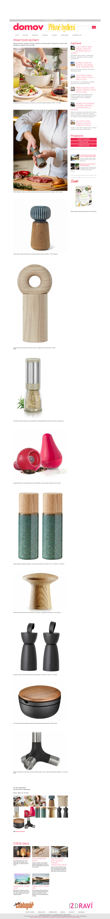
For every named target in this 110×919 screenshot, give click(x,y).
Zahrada (45, 35)
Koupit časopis (83, 139)
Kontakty (72, 912)
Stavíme (54, 35)
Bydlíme (25, 35)
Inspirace (35, 35)
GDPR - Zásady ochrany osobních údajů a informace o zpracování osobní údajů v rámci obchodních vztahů (55, 917)
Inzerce (63, 912)
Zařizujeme (64, 35)
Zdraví (64, 20)
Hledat (93, 27)
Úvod (17, 35)
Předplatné (83, 142)
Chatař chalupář (49, 20)
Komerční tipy (77, 35)
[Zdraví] (81, 905)
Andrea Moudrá (20, 831)
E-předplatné (83, 145)
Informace (81, 912)
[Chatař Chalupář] (24, 905)
